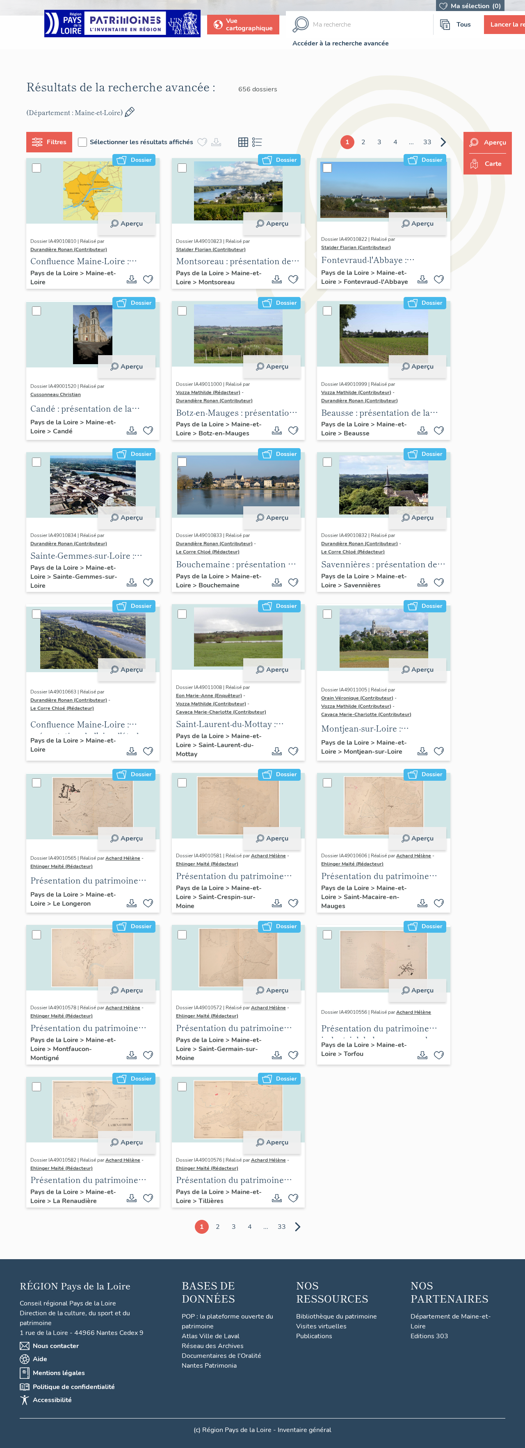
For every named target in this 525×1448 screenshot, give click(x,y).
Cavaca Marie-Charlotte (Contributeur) (221, 712)
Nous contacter (56, 1346)
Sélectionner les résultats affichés (141, 142)
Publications (314, 1336)
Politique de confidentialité (74, 1386)
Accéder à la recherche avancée (340, 43)
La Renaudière (75, 1201)
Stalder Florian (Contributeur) (211, 249)
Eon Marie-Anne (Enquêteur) (209, 695)
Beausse (357, 433)
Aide (40, 1359)
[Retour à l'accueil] (122, 25)
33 (427, 142)
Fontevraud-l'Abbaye (376, 281)
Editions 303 (429, 1336)
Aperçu (132, 223)
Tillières (211, 1201)
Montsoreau (217, 282)
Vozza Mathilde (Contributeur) (356, 392)
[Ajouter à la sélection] (148, 279)
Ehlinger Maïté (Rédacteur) (61, 866)
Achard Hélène (122, 858)
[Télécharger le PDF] (132, 279)
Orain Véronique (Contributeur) (357, 698)
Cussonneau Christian (55, 394)
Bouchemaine (219, 585)
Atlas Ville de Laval (211, 1336)
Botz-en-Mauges (224, 433)
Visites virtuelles (321, 1326)
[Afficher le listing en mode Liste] (257, 142)
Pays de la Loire (55, 273)
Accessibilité (52, 1400)
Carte (493, 163)
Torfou (353, 1053)
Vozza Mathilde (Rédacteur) (208, 392)
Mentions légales (59, 1373)
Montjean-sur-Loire (373, 751)
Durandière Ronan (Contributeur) (68, 249)
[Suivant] (443, 142)
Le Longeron (72, 903)
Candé (63, 431)
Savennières (362, 585)
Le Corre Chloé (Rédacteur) (208, 551)
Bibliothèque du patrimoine (336, 1316)
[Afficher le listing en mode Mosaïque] (243, 142)
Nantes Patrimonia (209, 1365)
